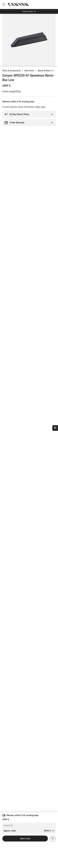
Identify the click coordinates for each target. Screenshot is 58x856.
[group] (29, 40)
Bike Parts (29, 70)
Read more (40, 106)
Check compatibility (11, 91)
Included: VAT (8, 825)
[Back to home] (18, 4)
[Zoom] (29, 40)
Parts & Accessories (11, 70)
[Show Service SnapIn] (55, 428)
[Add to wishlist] (53, 838)
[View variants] (3, 64)
